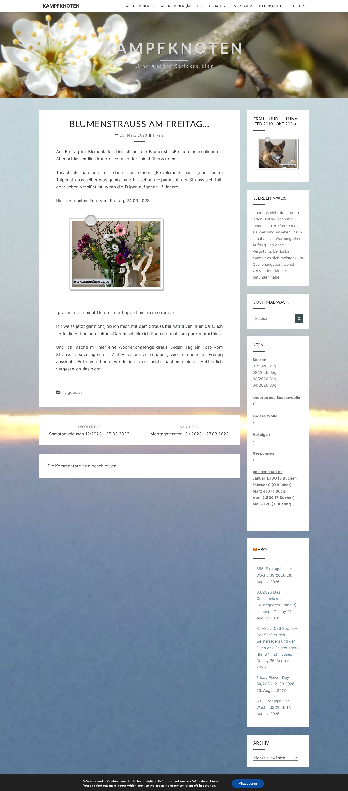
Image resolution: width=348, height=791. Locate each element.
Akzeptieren (248, 783)
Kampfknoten (61, 6)
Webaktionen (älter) (179, 6)
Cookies (298, 6)
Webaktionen (137, 6)
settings (209, 786)
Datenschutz (271, 6)
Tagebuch (72, 392)
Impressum (242, 6)
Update (215, 6)
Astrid (178, 326)
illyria (158, 135)
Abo (262, 550)
